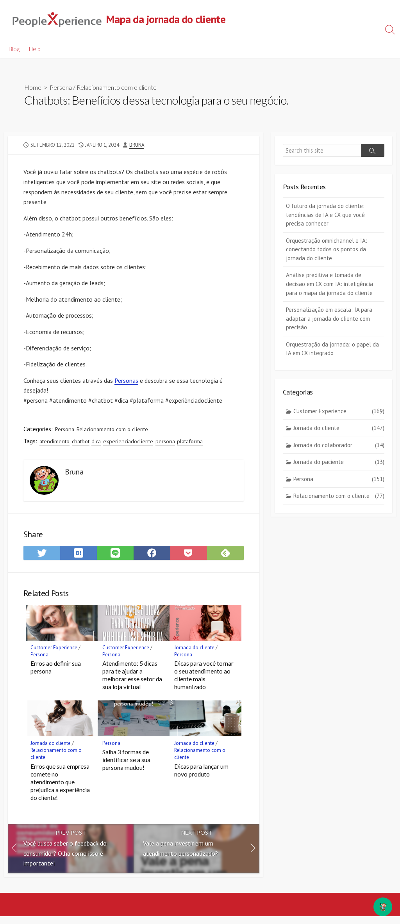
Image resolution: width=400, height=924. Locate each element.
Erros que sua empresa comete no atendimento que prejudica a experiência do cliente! (60, 782)
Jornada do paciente (338, 462)
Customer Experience (53, 647)
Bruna (136, 145)
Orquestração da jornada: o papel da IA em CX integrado (332, 349)
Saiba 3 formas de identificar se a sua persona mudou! (126, 759)
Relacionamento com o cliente (117, 87)
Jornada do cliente (194, 647)
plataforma (190, 441)
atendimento (54, 441)
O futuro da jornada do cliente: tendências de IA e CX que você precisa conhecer (325, 214)
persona (165, 441)
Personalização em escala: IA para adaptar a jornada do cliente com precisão (329, 318)
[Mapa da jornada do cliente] (57, 19)
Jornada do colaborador (338, 445)
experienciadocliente (128, 441)
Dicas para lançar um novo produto (201, 770)
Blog (14, 48)
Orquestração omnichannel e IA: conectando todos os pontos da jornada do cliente (326, 249)
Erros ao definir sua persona (55, 667)
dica (96, 441)
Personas (126, 380)
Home (32, 87)
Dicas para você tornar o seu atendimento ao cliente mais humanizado (204, 675)
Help (34, 48)
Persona (61, 87)
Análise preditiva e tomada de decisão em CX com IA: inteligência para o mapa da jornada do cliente (329, 283)
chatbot (80, 441)
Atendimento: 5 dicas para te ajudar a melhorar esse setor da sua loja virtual (132, 675)
